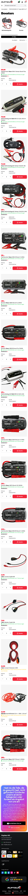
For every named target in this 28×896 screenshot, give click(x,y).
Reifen (9, 891)
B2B (21, 891)
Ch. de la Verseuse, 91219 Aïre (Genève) (6, 837)
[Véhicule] (18, 1)
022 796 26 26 (7, 842)
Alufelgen (4, 891)
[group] (6, 25)
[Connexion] (22, 1)
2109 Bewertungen (14, 881)
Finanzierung (15, 891)
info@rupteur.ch (8, 844)
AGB (24, 891)
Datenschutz (8, 893)
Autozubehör (4, 9)
